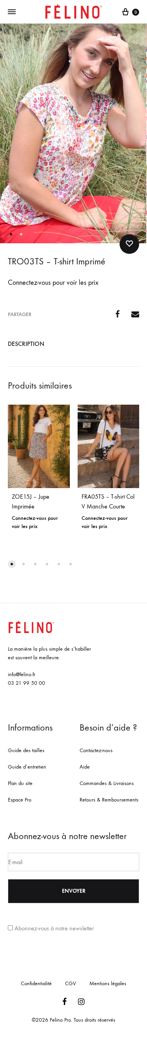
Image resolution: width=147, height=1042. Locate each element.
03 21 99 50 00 (26, 683)
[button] (12, 564)
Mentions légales (107, 983)
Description (26, 343)
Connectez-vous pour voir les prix (53, 283)
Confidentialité (36, 983)
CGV (70, 983)
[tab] (73, 343)
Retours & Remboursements (109, 799)
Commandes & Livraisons (107, 783)
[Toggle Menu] (12, 12)
